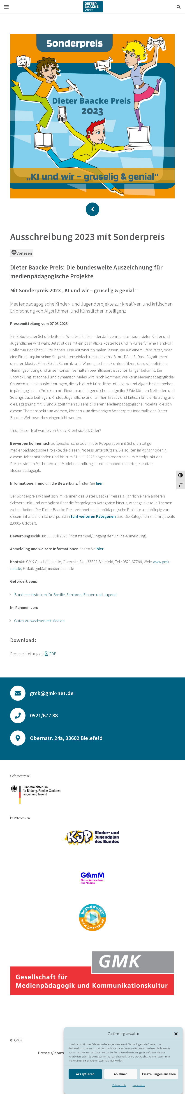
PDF (52, 653)
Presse (44, 1052)
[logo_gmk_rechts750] (92, 972)
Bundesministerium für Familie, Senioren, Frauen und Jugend (65, 594)
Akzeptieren (85, 1074)
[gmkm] (92, 917)
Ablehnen (120, 1074)
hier (100, 548)
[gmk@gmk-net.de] (20, 693)
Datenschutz (119, 1085)
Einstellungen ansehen (159, 1074)
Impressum (139, 1085)
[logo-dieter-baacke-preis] (93, 6)
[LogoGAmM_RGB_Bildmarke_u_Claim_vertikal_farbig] (92, 878)
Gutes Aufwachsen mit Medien (39, 620)
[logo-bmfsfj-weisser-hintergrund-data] (92, 794)
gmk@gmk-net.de (52, 693)
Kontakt (61, 1052)
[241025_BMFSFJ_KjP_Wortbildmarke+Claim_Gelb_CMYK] (92, 837)
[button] (176, 1034)
